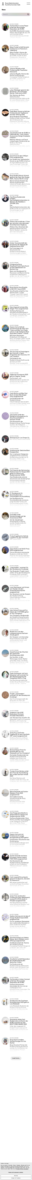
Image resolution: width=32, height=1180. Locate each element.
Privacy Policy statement (22, 1168)
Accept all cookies (16, 1178)
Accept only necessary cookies (16, 1172)
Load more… (16, 1058)
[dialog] (16, 1171)
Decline (16, 1175)
